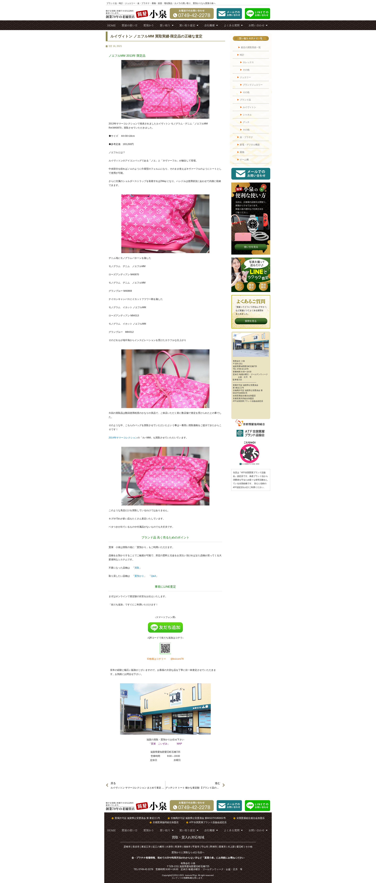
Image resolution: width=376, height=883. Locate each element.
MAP (179, 743)
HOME (111, 25)
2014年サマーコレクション (123, 437)
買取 (137, 568)
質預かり (148, 25)
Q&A (153, 576)
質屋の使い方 (129, 25)
